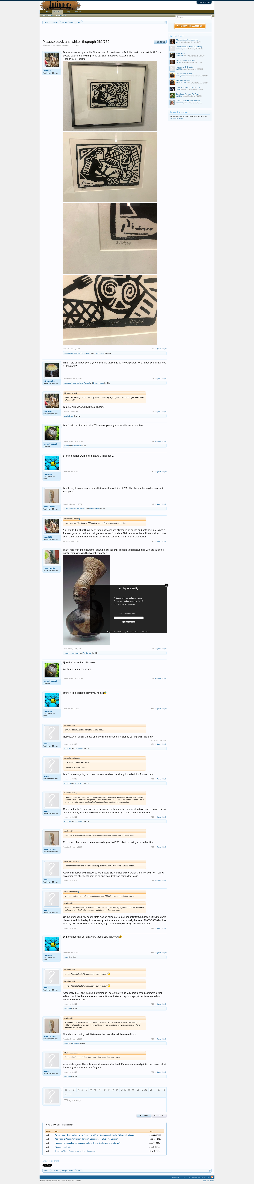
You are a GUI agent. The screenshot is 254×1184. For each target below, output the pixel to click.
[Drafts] (150, 1090)
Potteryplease (86, 353)
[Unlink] (95, 1090)
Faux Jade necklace (183, 80)
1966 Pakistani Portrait (184, 74)
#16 (152, 928)
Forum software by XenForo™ (60, 1181)
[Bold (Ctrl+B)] (66, 1090)
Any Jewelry (81, 508)
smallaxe (73, 508)
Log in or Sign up (204, 2)
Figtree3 (77, 353)
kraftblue (179, 49)
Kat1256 (179, 69)
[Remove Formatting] (159, 1090)
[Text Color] (78, 1090)
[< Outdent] (113, 1090)
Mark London (50, 507)
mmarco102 (68, 383)
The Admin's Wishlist (176, 118)
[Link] (91, 1090)
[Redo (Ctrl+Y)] (70, 1095)
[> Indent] (116, 1090)
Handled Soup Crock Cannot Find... (188, 87)
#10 (152, 709)
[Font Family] (86, 1090)
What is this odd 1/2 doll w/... (186, 60)
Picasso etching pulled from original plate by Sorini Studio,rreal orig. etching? (87, 1143)
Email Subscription (193, 1177)
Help (183, 1177)
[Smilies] (121, 1090)
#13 (152, 817)
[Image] (125, 1090)
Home (48, 11)
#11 (152, 744)
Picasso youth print (63, 1147)
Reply (164, 349)
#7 (153, 541)
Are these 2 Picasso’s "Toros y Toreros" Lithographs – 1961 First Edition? (86, 1139)
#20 (152, 1072)
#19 (152, 1039)
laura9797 (66, 45)
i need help (179, 55)
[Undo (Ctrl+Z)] (66, 1095)
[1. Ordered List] (109, 1090)
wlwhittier (179, 96)
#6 (153, 504)
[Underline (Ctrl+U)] (73, 1090)
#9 (153, 678)
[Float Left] (138, 1090)
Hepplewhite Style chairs (184, 67)
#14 (152, 847)
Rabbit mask (180, 53)
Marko (178, 42)
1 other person (100, 353)
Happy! (178, 89)
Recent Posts (61, 15)
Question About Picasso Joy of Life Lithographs (75, 1151)
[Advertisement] (104, 32)
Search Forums (47, 15)
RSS (212, 1177)
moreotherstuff (50, 444)
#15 (152, 880)
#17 (152, 953)
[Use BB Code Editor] (164, 1090)
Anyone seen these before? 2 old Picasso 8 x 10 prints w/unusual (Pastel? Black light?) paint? (95, 1135)
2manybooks (49, 568)
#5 (153, 472)
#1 (153, 349)
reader (66, 446)
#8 (153, 648)
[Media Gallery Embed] (145, 1090)
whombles (179, 103)
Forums (57, 12)
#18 (152, 1004)
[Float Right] (142, 1090)
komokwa (48, 474)
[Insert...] (133, 1090)
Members (78, 11)
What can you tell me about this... (187, 40)
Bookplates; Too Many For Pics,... (188, 94)
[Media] (129, 1090)
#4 (153, 441)
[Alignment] (100, 1090)
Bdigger (178, 62)
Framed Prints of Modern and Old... (188, 101)
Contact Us (176, 1177)
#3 (153, 411)
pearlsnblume (68, 353)
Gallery (67, 11)
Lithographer (49, 381)
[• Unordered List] (105, 1090)
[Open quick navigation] (165, 22)
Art (54, 45)
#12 (152, 779)
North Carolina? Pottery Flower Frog (189, 47)
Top (208, 1177)
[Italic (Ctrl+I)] (70, 1090)
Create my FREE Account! (189, 26)
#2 (153, 378)
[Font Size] (82, 1090)
